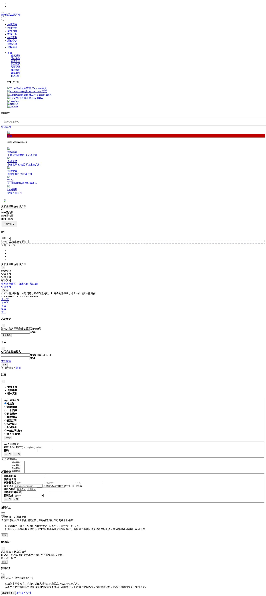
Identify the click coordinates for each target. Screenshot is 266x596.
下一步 (8, 437)
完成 (16, 499)
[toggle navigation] (2, 12)
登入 (4, 365)
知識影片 (12, 37)
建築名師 (12, 44)
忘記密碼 (6, 361)
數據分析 (12, 34)
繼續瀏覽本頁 (8, 593)
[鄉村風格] (18, 468)
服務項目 (12, 47)
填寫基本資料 (23, 592)
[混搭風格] (18, 471)
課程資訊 (12, 40)
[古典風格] (18, 465)
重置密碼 (6, 335)
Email (33, 331)
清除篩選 (6, 127)
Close (5, 290)
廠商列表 (12, 31)
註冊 (18, 368)
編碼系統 (12, 24)
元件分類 (12, 27)
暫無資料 (6, 287)
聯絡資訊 (9, 223)
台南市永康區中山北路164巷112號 (19, 283)
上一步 (8, 454)
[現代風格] (18, 462)
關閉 (4, 535)
